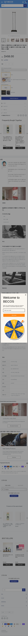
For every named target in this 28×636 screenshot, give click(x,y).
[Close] (25, 294)
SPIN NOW (14, 315)
